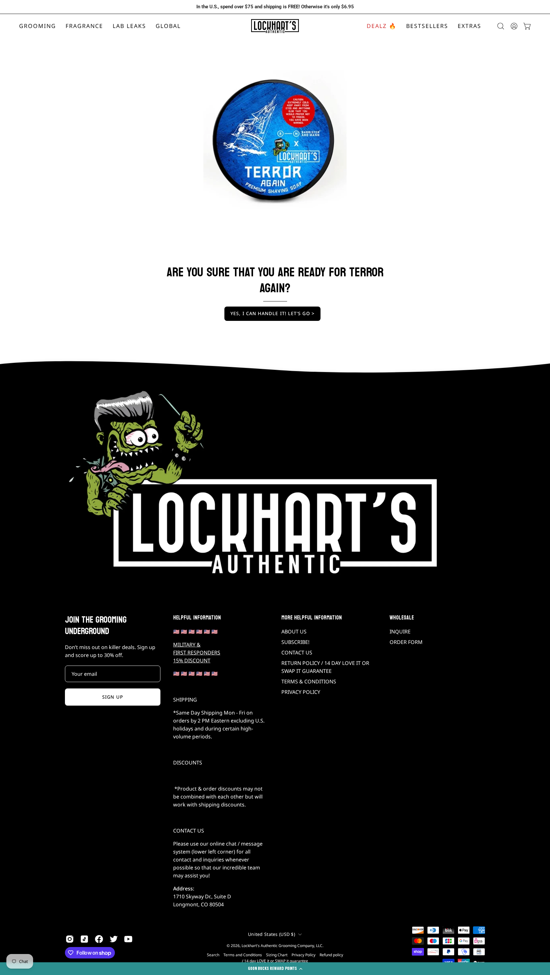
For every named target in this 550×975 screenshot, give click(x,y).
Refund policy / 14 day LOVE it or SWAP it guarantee (292, 958)
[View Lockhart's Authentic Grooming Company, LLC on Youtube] (128, 939)
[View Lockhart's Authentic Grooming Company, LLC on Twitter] (113, 939)
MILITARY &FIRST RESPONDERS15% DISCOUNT (196, 652)
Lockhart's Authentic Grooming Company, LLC (282, 945)
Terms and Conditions (242, 955)
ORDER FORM (406, 642)
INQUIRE (400, 631)
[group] (275, 7)
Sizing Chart (276, 955)
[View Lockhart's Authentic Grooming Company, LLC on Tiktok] (84, 939)
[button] (84, 26)
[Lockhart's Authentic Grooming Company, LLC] (275, 26)
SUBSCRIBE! (295, 642)
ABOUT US (294, 631)
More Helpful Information (311, 617)
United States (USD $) (271, 934)
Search (213, 955)
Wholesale (402, 617)
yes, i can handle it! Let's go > (272, 313)
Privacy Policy (303, 955)
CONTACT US (296, 652)
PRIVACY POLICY (300, 691)
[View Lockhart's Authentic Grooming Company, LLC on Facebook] (99, 939)
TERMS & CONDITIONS (308, 681)
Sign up (112, 697)
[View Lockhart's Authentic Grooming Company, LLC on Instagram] (69, 939)
